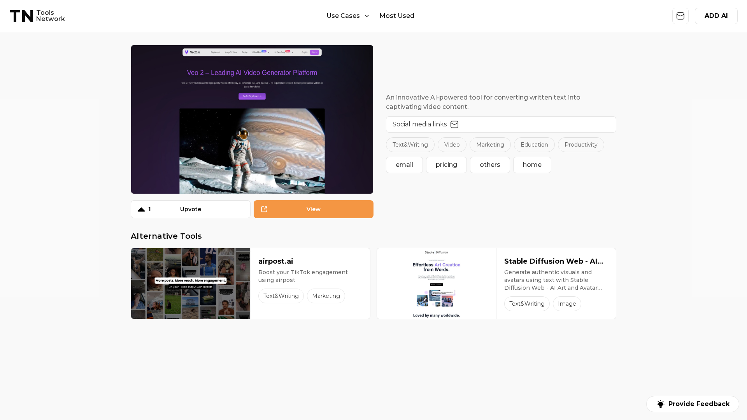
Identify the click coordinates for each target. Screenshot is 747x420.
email (404, 164)
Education (534, 144)
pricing (446, 164)
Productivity (581, 144)
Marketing (490, 144)
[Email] (454, 124)
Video (452, 144)
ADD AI (716, 15)
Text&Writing (410, 144)
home (532, 164)
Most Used (396, 15)
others (490, 164)
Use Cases (343, 15)
